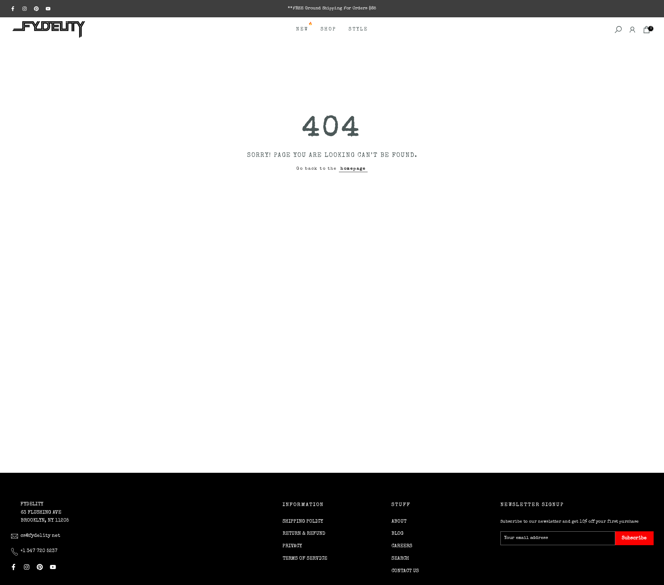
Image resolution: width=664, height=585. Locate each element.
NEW (305, 28)
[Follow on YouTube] (48, 9)
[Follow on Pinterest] (36, 9)
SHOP (328, 29)
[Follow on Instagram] (24, 9)
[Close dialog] (455, 413)
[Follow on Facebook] (12, 9)
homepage (353, 169)
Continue (399, 533)
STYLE (358, 29)
